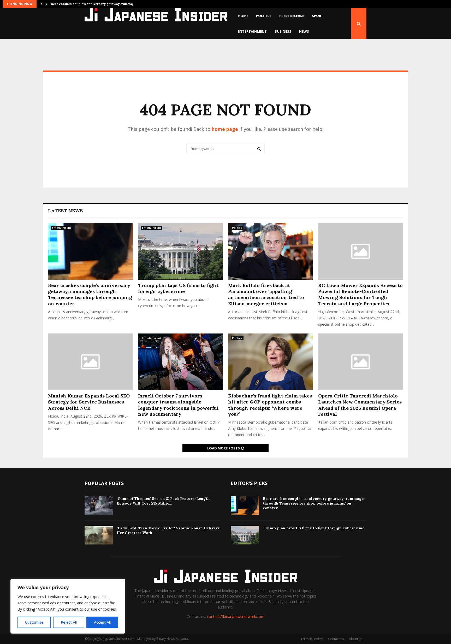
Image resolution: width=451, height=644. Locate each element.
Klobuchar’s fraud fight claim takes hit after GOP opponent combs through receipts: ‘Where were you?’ (270, 405)
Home (243, 15)
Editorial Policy (312, 639)
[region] (67, 606)
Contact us (336, 639)
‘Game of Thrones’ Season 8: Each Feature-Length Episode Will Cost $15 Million (163, 501)
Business (283, 31)
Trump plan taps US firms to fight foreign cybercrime (178, 288)
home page (225, 129)
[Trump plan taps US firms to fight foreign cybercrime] (180, 251)
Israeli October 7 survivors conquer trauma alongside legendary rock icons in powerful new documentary (178, 405)
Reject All (69, 622)
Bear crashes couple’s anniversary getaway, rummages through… (103, 4)
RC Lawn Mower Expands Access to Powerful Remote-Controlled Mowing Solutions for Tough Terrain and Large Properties (360, 294)
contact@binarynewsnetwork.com (235, 616)
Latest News (65, 211)
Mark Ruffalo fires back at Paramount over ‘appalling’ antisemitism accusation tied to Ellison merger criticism (266, 294)
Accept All (102, 622)
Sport (317, 15)
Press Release (291, 15)
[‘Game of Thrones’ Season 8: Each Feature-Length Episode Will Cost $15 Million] (99, 505)
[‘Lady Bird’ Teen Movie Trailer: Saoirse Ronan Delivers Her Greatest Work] (99, 535)
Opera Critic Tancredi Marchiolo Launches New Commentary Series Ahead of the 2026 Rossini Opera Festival (360, 405)
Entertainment (252, 31)
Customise (34, 622)
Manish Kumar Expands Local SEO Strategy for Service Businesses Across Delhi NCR (89, 402)
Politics (263, 15)
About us (355, 639)
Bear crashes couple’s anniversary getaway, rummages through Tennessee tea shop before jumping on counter (90, 294)
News (304, 31)
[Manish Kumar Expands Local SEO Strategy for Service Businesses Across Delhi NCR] (90, 361)
